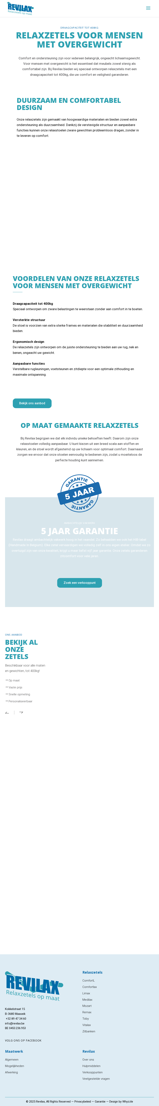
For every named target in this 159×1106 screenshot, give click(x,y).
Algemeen (11, 1059)
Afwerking (11, 1072)
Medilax (87, 999)
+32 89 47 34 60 (15, 1018)
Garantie (100, 1101)
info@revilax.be (14, 1023)
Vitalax (86, 1025)
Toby (85, 1018)
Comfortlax (89, 987)
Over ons (88, 1059)
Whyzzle (127, 1101)
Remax (86, 1012)
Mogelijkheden (14, 1066)
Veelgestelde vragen (96, 1078)
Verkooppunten (92, 1072)
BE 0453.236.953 (15, 1028)
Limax (86, 993)
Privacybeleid (82, 1101)
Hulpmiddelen (91, 1066)
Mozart (87, 1006)
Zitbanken (88, 1031)
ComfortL (88, 980)
